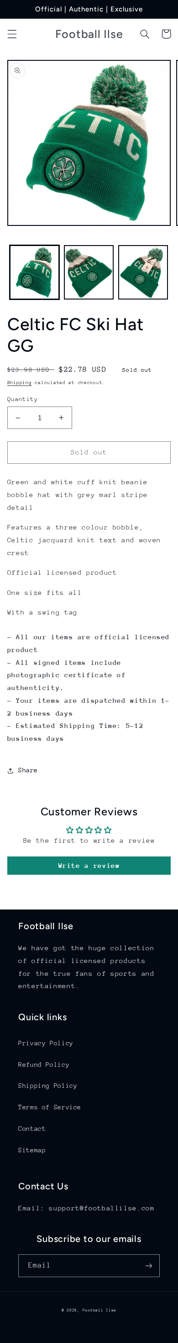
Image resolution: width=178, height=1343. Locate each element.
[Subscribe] (148, 1265)
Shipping (19, 382)
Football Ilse (100, 1310)
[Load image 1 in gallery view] (34, 272)
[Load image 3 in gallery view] (143, 272)
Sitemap (32, 1150)
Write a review (89, 865)
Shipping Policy (47, 1085)
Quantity (22, 399)
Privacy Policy (45, 1043)
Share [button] (28, 770)
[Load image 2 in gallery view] (89, 272)
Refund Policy (43, 1064)
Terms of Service (49, 1107)
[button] (11, 33)
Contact (32, 1128)
